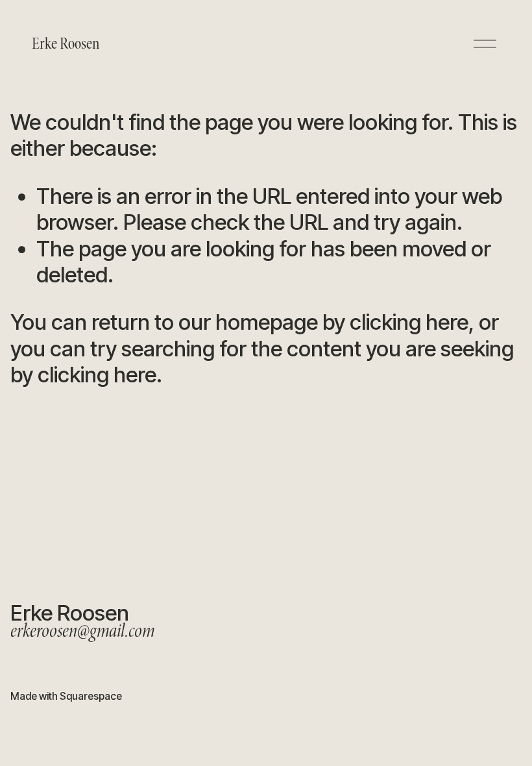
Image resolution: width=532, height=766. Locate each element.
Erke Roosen (65, 44)
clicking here (409, 322)
